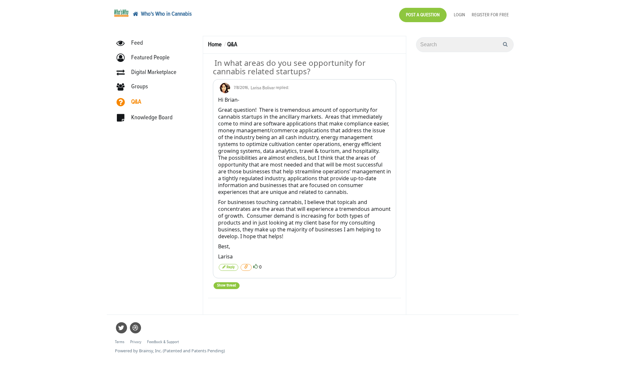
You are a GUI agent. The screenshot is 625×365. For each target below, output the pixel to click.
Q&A (232, 44)
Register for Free (490, 14)
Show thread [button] (226, 285)
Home (215, 44)
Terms (119, 342)
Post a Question (423, 14)
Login (459, 14)
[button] (146, 58)
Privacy (135, 342)
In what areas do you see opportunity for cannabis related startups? (289, 67)
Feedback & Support (163, 342)
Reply (230, 267)
